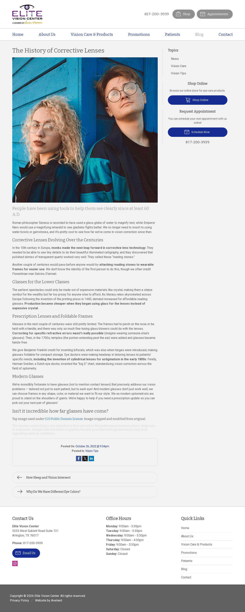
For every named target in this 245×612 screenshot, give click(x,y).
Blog (199, 34)
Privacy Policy (19, 600)
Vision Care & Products (92, 34)
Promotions (139, 34)
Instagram (15, 563)
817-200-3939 (157, 14)
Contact (226, 34)
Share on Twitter (85, 458)
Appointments (217, 14)
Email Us (28, 553)
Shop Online (200, 100)
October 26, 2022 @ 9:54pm (92, 446)
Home (17, 34)
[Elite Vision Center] (27, 14)
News (175, 59)
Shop (186, 14)
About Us (47, 34)
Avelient (56, 600)
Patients (172, 34)
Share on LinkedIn (91, 458)
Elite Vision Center (46, 596)
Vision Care (178, 66)
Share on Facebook (78, 458)
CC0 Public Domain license (64, 419)
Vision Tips (91, 450)
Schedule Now (200, 132)
